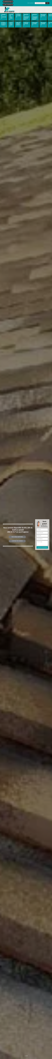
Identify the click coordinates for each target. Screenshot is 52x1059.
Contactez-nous (17, 541)
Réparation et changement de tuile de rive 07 (26, 17)
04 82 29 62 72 (9, 1)
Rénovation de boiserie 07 (43, 23)
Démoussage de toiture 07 (34, 23)
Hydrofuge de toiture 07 (26, 23)
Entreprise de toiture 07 (18, 15)
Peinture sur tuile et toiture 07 (11, 17)
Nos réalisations (17, 537)
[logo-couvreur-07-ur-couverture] (9, 9)
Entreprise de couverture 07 (3, 16)
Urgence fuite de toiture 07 (11, 24)
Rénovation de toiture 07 (43, 15)
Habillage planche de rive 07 (18, 23)
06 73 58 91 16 (9, 4)
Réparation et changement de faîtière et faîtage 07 (35, 17)
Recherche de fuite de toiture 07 (3, 23)
